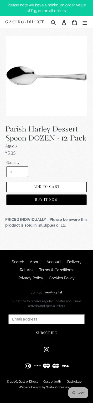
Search (18, 262)
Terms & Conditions (56, 270)
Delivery (74, 262)
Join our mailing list (46, 293)
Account (54, 262)
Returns (26, 270)
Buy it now (46, 199)
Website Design (30, 387)
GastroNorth (52, 381)
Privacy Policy (30, 278)
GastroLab (74, 381)
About (35, 262)
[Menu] (85, 22)
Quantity (13, 163)
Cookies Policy (62, 278)
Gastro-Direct (24, 22)
